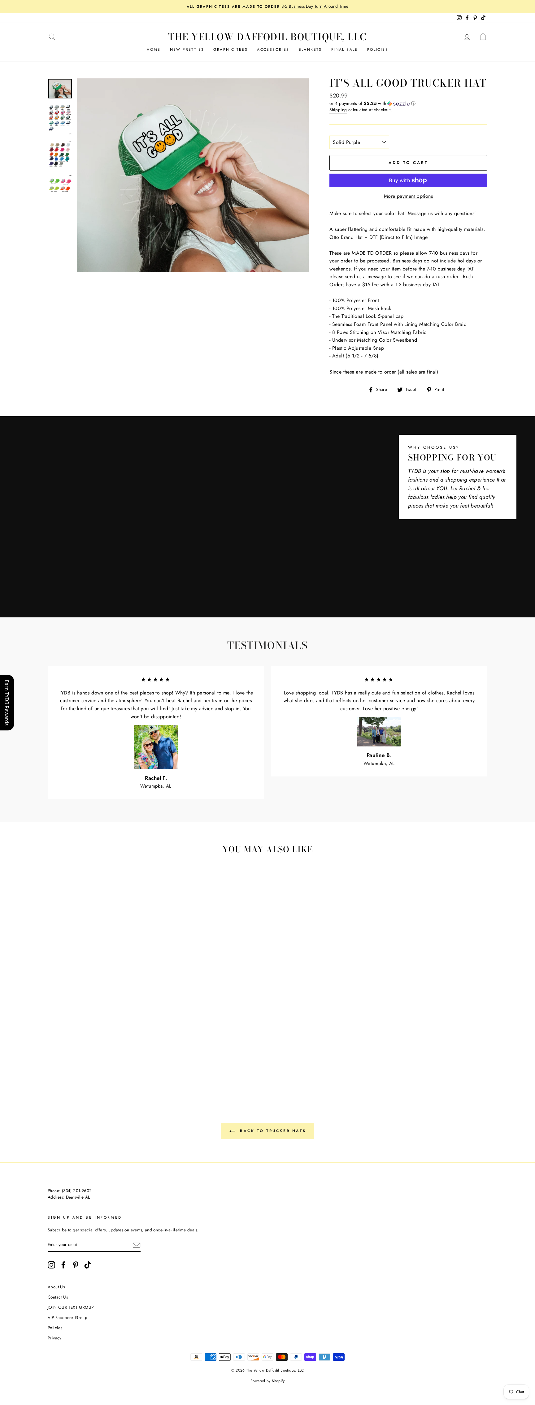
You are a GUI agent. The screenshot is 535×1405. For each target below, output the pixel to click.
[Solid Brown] (112, 1057)
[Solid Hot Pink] (146, 1057)
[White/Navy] (79, 1057)
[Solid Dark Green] (79, 1064)
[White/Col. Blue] (71, 1057)
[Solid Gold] (71, 1064)
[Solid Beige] (96, 1057)
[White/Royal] (62, 1057)
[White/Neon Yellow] (104, 1071)
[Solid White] (121, 1057)
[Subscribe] (137, 1245)
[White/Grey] (62, 1050)
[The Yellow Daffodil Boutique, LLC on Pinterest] (75, 1265)
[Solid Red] (138, 1057)
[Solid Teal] (121, 1064)
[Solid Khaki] (104, 1057)
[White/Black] (54, 1050)
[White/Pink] (104, 1050)
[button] (408, 103)
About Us (56, 1287)
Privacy (55, 1338)
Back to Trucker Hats (272, 1130)
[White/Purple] (87, 1057)
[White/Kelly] (138, 1050)
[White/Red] (96, 1050)
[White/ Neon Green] (71, 1071)
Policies (377, 49)
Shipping (338, 109)
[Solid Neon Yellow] (112, 1071)
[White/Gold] (129, 1050)
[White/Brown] (79, 1050)
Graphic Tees (230, 49)
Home (154, 49)
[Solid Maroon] (129, 1057)
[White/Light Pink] (112, 1050)
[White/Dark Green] (146, 1050)
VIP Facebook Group (67, 1317)
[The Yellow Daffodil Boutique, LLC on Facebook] (63, 1265)
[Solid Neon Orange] (129, 1071)
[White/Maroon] (87, 1050)
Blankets (310, 49)
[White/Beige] (71, 1050)
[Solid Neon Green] (79, 1071)
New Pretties (187, 49)
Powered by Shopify (267, 1381)
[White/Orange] (121, 1050)
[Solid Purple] (129, 1064)
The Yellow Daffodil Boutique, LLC (267, 36)
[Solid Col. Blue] (112, 1064)
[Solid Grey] (146, 1064)
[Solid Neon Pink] (96, 1071)
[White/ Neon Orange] (121, 1071)
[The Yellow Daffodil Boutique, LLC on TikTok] (87, 1265)
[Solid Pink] (54, 1064)
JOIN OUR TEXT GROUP (71, 1307)
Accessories (273, 49)
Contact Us (58, 1297)
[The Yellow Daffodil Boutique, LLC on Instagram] (51, 1265)
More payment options (408, 196)
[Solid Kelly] (87, 1064)
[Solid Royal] (104, 1064)
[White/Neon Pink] (87, 1071)
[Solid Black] (138, 1064)
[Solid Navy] (96, 1064)
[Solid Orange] (62, 1064)
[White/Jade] (54, 1057)
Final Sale (344, 49)
